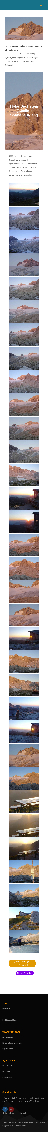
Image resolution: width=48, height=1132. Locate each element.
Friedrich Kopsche (15, 54)
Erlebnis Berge (10, 61)
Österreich (21, 61)
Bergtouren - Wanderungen (27, 58)
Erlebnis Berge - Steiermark (23, 963)
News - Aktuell (23, 973)
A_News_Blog (10, 58)
